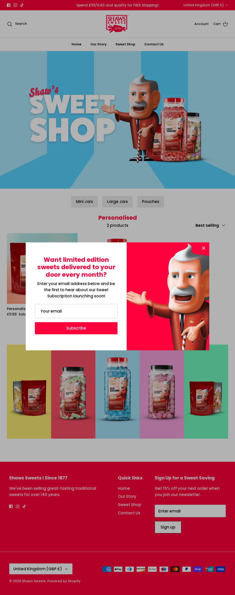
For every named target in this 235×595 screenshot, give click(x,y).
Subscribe (76, 328)
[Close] (204, 248)
